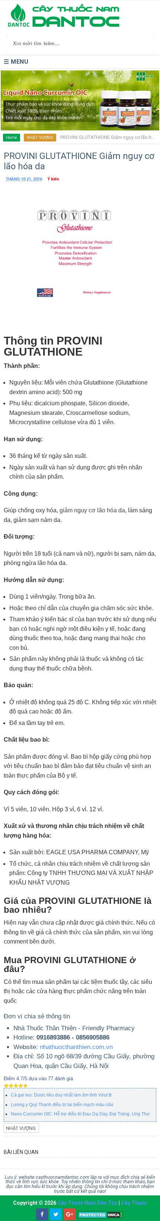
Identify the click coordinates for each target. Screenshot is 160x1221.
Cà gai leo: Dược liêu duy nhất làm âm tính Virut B (61, 1095)
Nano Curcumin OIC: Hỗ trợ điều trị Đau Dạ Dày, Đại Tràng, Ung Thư (80, 1114)
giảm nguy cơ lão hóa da (92, 510)
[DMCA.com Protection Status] (100, 1214)
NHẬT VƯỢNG (40, 137)
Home (11, 137)
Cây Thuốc (134, 1203)
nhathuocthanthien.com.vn (76, 1047)
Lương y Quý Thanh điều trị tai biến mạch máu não (62, 1104)
